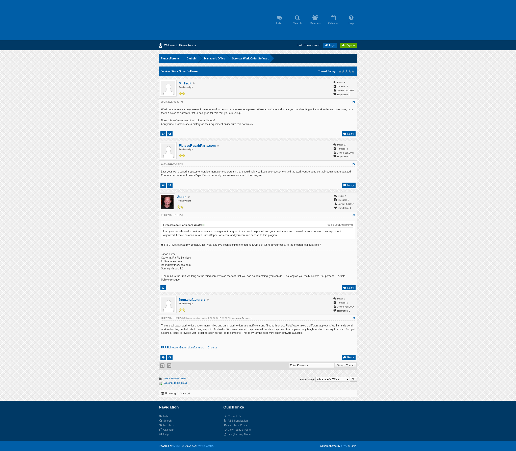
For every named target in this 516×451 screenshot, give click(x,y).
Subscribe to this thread (175, 383)
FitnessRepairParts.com (197, 145)
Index (166, 416)
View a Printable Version (175, 378)
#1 (354, 102)
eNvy (344, 445)
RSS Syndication (237, 420)
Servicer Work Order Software (250, 58)
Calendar (168, 429)
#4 (354, 318)
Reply (350, 133)
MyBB (177, 445)
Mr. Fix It (185, 83)
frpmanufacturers (192, 299)
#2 (354, 164)
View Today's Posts (239, 429)
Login (331, 45)
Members (168, 425)
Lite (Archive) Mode (239, 434)
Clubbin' (192, 58)
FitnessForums (170, 58)
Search (167, 420)
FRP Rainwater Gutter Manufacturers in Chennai (189, 347)
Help (165, 434)
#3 (354, 215)
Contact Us (234, 416)
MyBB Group (205, 445)
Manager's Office (214, 58)
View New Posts (237, 425)
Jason (181, 196)
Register (350, 45)
